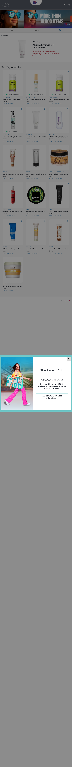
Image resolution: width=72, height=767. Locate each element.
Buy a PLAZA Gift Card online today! (52, 397)
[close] (69, 359)
